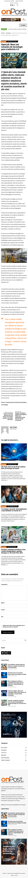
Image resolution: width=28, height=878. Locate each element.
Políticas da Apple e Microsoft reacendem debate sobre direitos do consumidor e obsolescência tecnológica (17, 693)
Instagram (12, 5)
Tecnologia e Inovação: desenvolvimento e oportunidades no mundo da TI (14, 510)
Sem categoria (5, 758)
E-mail (3, 609)
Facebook (10, 5)
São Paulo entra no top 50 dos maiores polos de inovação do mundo (13, 467)
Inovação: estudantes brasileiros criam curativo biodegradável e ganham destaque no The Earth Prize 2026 (13, 551)
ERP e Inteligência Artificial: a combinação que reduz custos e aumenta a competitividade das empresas (16, 683)
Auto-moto (4, 747)
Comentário (4, 584)
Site (2, 616)
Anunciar (16, 3)
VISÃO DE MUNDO (5, 760)
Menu (24, 25)
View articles (13, 428)
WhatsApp (14, 5)
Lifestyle (3, 752)
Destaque (3, 41)
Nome (3, 603)
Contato (12, 3)
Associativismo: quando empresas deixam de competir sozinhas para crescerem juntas (16, 666)
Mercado (3, 755)
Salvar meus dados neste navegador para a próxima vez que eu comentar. (14, 626)
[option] (17, 29)
